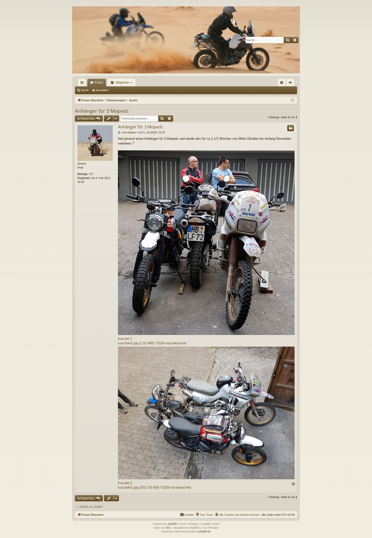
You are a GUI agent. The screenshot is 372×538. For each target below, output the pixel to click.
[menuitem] (281, 82)
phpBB (172, 523)
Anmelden (102, 90)
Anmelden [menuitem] (291, 83)
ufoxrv (81, 163)
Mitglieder (122, 82)
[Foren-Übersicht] (186, 40)
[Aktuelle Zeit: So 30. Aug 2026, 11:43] (292, 100)
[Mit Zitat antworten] (290, 128)
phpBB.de (205, 531)
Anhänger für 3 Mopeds (102, 111)
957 (91, 173)
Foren (99, 82)
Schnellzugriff (83, 83)
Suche (85, 90)
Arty (168, 527)
